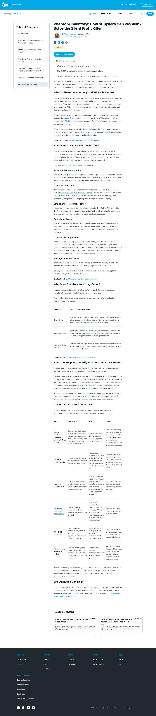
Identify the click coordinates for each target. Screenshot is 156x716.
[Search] (141, 13)
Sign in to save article (64, 54)
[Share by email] (66, 42)
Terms (121, 664)
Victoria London (70, 34)
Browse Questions (23, 680)
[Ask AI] (93, 14)
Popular (71, 659)
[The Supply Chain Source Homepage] (27, 13)
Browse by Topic (23, 685)
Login (150, 14)
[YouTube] (28, 707)
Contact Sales (147, 5)
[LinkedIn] (33, 707)
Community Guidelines (25, 699)
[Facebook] (23, 707)
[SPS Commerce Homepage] (11, 4)
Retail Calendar (98, 664)
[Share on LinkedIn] (62, 42)
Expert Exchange (107, 13)
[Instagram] (18, 707)
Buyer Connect (98, 659)
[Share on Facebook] (55, 42)
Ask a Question (22, 689)
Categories (72, 664)
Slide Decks (21, 664)
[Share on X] (58, 42)
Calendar (46, 659)
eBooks (45, 664)
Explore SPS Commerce (127, 5)
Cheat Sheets (47, 669)
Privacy (121, 659)
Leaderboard (21, 694)
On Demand (21, 659)
